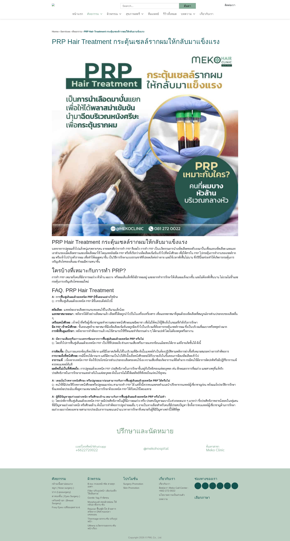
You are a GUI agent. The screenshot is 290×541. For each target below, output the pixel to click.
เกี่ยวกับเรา (206, 14)
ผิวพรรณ (112, 14)
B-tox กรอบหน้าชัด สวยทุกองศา (101, 485)
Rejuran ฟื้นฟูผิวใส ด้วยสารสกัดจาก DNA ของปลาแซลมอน (102, 511)
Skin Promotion (131, 487)
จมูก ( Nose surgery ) (63, 487)
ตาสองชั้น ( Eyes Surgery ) (66, 496)
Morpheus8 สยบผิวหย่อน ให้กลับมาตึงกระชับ (102, 503)
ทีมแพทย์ (153, 14)
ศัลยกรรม (93, 14)
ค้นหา (187, 6)
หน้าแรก (77, 14)
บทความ (186, 14)
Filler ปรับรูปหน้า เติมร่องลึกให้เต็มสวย (102, 492)
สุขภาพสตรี (133, 14)
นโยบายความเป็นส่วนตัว (172, 495)
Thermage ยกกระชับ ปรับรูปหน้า (102, 520)
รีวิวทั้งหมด (170, 14)
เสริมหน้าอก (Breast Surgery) (62, 502)
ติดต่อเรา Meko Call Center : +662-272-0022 (174, 489)
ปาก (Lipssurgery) (61, 492)
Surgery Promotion (133, 483)
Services (65, 31)
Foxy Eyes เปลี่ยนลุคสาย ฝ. (66, 507)
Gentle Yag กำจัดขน (98, 497)
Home (55, 31)
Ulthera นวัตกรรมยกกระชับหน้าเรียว (102, 527)
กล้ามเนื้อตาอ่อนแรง (62, 483)
